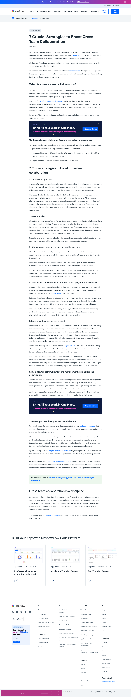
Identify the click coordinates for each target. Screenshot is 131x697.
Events (104, 614)
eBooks (104, 618)
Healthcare (83, 677)
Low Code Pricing (43, 638)
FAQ (103, 630)
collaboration (74, 71)
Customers (84, 11)
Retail (82, 685)
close (54, 693)
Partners (104, 651)
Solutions (67, 11)
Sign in (117, 5)
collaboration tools (87, 426)
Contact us (105, 671)
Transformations (45, 11)
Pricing (75, 11)
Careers (104, 655)
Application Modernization (88, 639)
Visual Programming (86, 635)
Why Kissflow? (42, 614)
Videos (104, 622)
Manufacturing (84, 681)
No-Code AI (84, 618)
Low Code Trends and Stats (88, 626)
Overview (34, 18)
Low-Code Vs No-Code (87, 630)
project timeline (69, 346)
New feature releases (44, 626)
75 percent (76, 55)
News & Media (106, 663)
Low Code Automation (87, 622)
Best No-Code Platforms (66, 633)
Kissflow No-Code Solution (46, 622)
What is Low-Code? (86, 610)
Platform (33, 11)
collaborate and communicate (58, 461)
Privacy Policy (44, 693)
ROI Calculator (106, 626)
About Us (94, 11)
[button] (65, 129)
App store (41, 647)
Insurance (83, 672)
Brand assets (106, 667)
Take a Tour (104, 11)
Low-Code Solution (65, 621)
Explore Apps (44, 18)
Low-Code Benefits (65, 629)
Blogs (103, 610)
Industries (57, 11)
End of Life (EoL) (66, 691)
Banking (82, 668)
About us (104, 642)
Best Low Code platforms (67, 616)
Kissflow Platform (53, 516)
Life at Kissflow (106, 659)
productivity (56, 293)
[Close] (125, 2)
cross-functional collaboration (50, 101)
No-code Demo (42, 651)
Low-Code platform (44, 618)
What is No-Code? (85, 614)
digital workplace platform (60, 451)
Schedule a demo (43, 642)
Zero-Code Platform (65, 625)
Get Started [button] (115, 11)
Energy (82, 664)
